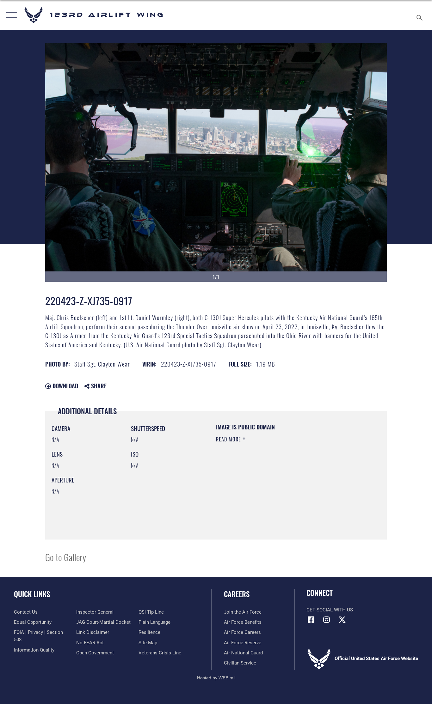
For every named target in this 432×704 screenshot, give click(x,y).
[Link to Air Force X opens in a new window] (342, 619)
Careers (237, 594)
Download (64, 386)
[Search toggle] (420, 15)
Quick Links (32, 594)
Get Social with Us (329, 610)
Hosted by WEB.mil (216, 677)
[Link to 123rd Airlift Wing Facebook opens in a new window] (311, 619)
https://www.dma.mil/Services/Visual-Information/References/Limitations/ (290, 488)
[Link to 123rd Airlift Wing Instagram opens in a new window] (326, 619)
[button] (10, 15)
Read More (229, 439)
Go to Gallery (65, 557)
